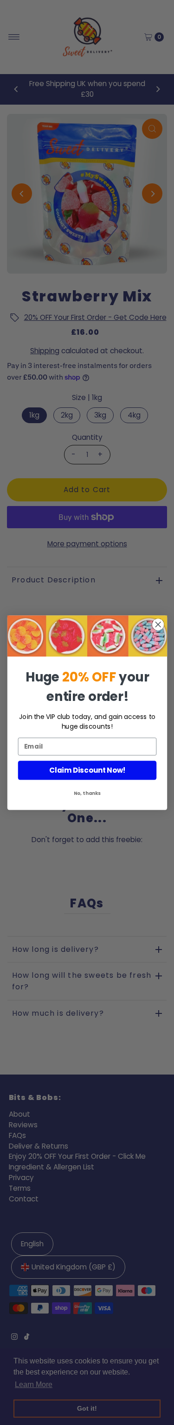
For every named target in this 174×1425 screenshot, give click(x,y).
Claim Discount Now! (87, 770)
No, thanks (87, 792)
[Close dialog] (158, 624)
